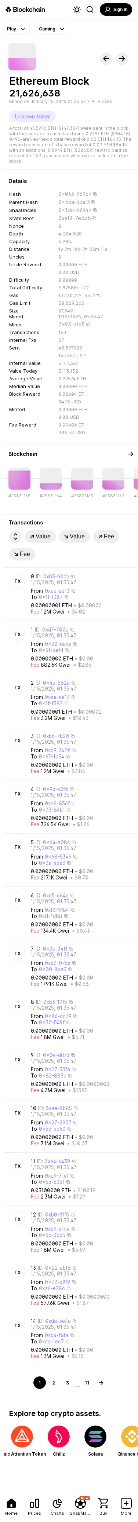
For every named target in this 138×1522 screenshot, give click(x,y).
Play (11, 29)
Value (43, 536)
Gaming (47, 29)
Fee (109, 536)
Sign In (120, 9)
